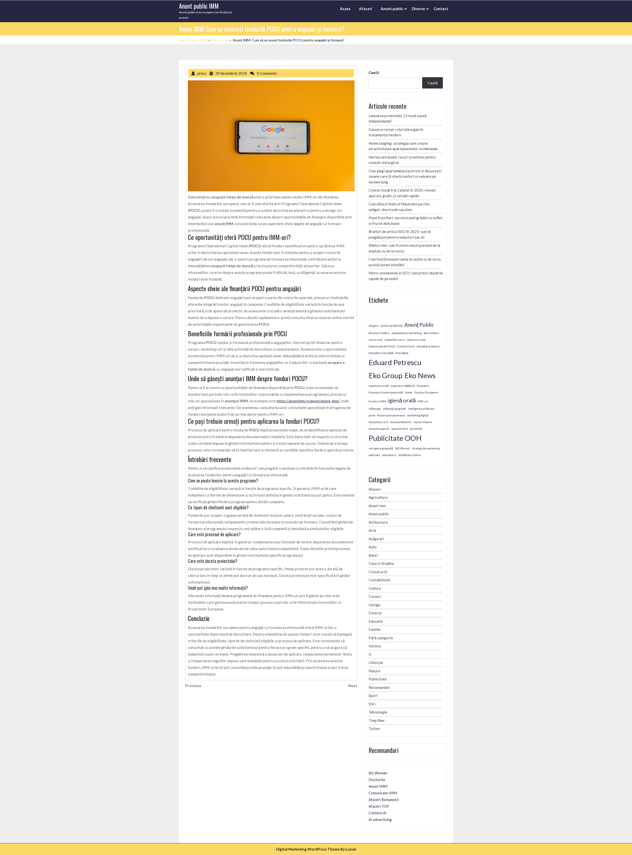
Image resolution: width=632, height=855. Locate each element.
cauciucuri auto (416, 339)
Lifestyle (376, 662)
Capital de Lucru (394, 339)
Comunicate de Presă (382, 346)
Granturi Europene (426, 392)
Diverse (418, 8)
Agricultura (378, 497)
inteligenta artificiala (421, 408)
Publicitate (378, 679)
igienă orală (402, 400)
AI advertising (380, 819)
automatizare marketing (407, 333)
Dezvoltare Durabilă (381, 353)
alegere (374, 325)
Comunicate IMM (383, 793)
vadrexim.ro (389, 455)
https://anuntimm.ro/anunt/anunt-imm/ (308, 401)
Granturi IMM (377, 401)
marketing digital (417, 415)
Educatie (376, 621)
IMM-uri (423, 401)
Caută (374, 72)
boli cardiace (431, 333)
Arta (372, 530)
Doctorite (377, 779)
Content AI (378, 813)
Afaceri (365, 8)
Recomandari (379, 687)
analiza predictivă (391, 325)
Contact (441, 8)
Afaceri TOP (379, 806)
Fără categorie (381, 638)
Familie (374, 629)
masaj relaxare (423, 422)
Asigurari (376, 538)
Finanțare (423, 385)
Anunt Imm (219, 40)
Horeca (375, 646)
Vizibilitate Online (409, 455)
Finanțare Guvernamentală (386, 392)
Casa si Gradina (381, 563)
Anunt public (392, 8)
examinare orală (379, 385)
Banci (373, 555)
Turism (374, 728)
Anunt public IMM (199, 5)
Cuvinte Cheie (406, 346)
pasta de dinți (400, 428)
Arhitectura (378, 522)
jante (372, 415)
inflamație (375, 408)
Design (374, 605)
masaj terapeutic (379, 428)
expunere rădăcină (403, 385)
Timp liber (377, 720)
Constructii (378, 572)
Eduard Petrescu (395, 362)
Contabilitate (380, 580)
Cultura (375, 588)
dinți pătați (401, 353)
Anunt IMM (378, 786)
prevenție (416, 428)
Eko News (419, 375)
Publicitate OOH (395, 438)
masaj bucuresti (378, 422)
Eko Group (385, 375)
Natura (374, 671)
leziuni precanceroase (391, 415)
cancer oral (375, 339)
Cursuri (375, 596)
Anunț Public (419, 324)
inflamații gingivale (394, 408)
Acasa (345, 8)
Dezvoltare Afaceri (428, 346)
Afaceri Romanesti (384, 799)
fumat (408, 392)
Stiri (372, 704)
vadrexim (374, 455)
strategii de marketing (426, 448)
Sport (373, 695)
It (370, 654)
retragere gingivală (381, 448)
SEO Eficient (402, 448)
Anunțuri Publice (379, 333)
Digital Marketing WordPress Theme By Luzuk (316, 849)
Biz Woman (378, 773)
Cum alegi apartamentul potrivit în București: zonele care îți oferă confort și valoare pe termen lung (405, 176)
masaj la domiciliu (401, 422)
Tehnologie (378, 712)
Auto (373, 547)
